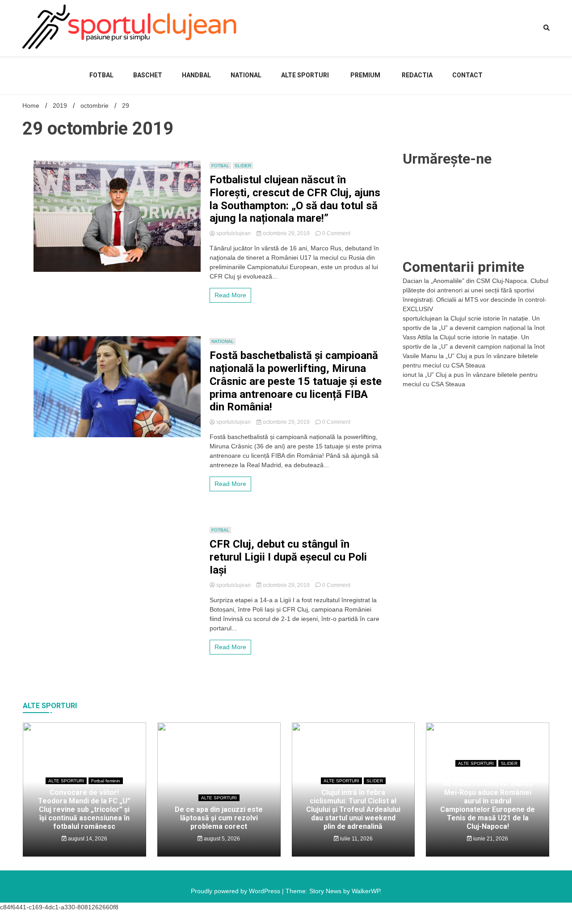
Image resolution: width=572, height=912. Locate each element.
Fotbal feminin (105, 780)
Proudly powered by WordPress (236, 891)
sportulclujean (233, 233)
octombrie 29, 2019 (286, 233)
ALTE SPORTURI (305, 75)
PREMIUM (365, 75)
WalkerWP (366, 891)
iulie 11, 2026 (356, 839)
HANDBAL (196, 75)
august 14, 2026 (87, 839)
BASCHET (147, 75)
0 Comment (336, 233)
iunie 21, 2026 (490, 839)
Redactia (417, 75)
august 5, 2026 (221, 839)
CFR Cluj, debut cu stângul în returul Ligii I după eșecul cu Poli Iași (288, 557)
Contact (467, 75)
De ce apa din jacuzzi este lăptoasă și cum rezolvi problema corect (219, 818)
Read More (230, 295)
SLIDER (243, 165)
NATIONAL (246, 75)
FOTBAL (101, 75)
